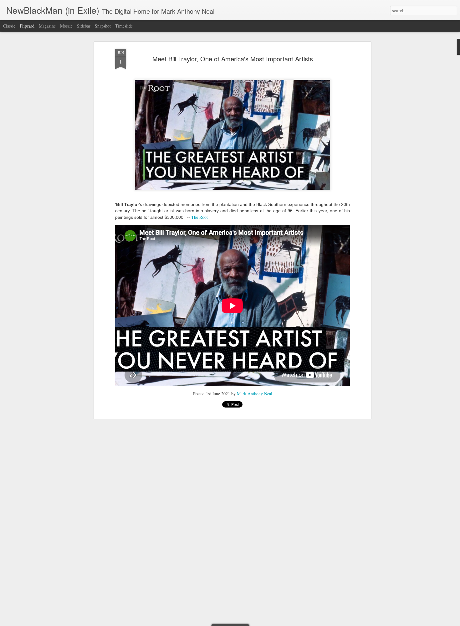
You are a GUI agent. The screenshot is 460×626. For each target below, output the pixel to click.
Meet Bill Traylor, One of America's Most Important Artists (232, 58)
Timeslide (124, 26)
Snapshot (103, 26)
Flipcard (27, 26)
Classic (9, 26)
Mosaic (66, 26)
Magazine (47, 26)
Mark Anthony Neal (254, 394)
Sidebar (83, 26)
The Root (199, 217)
